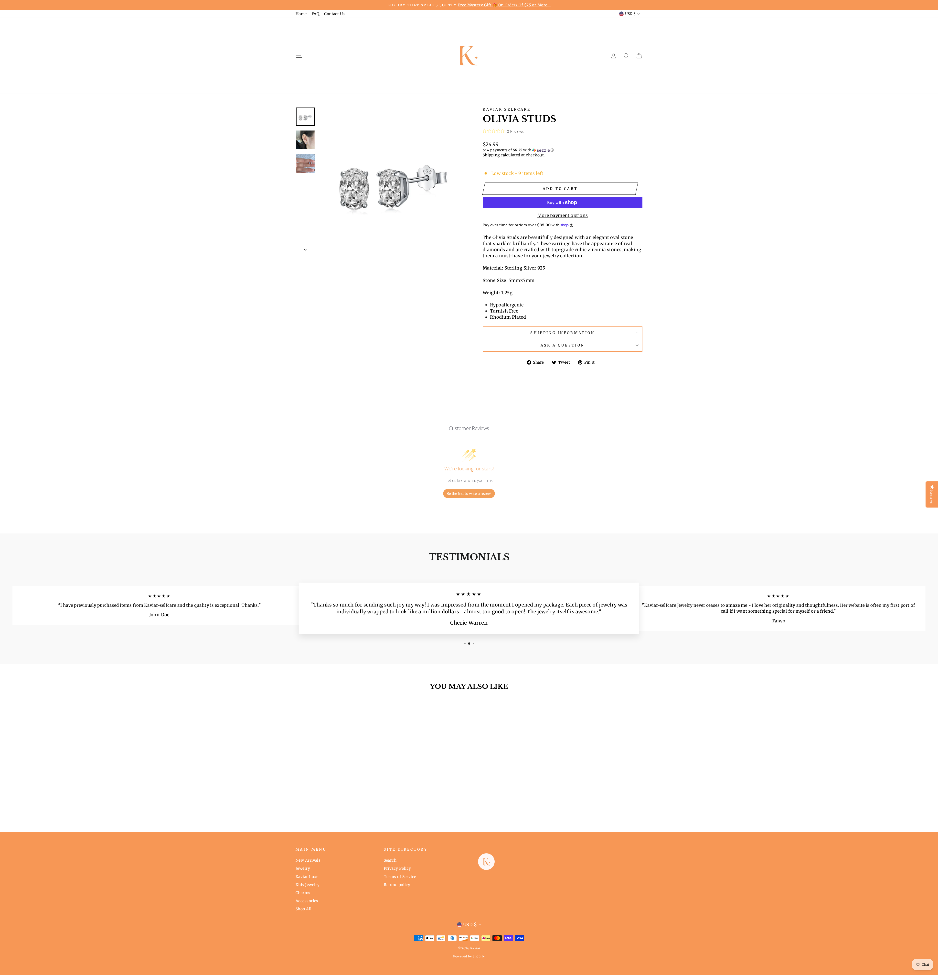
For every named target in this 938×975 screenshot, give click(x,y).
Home (301, 13)
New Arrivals (308, 860)
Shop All (304, 909)
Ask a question (563, 345)
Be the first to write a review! (469, 493)
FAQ (315, 13)
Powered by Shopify (469, 956)
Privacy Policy (397, 868)
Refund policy (397, 884)
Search (390, 860)
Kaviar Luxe (307, 876)
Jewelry (303, 868)
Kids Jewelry (308, 884)
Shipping (491, 155)
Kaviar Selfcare (507, 109)
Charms (303, 892)
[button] (562, 150)
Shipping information (562, 333)
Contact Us (334, 13)
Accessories (307, 901)
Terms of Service (400, 876)
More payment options (562, 215)
